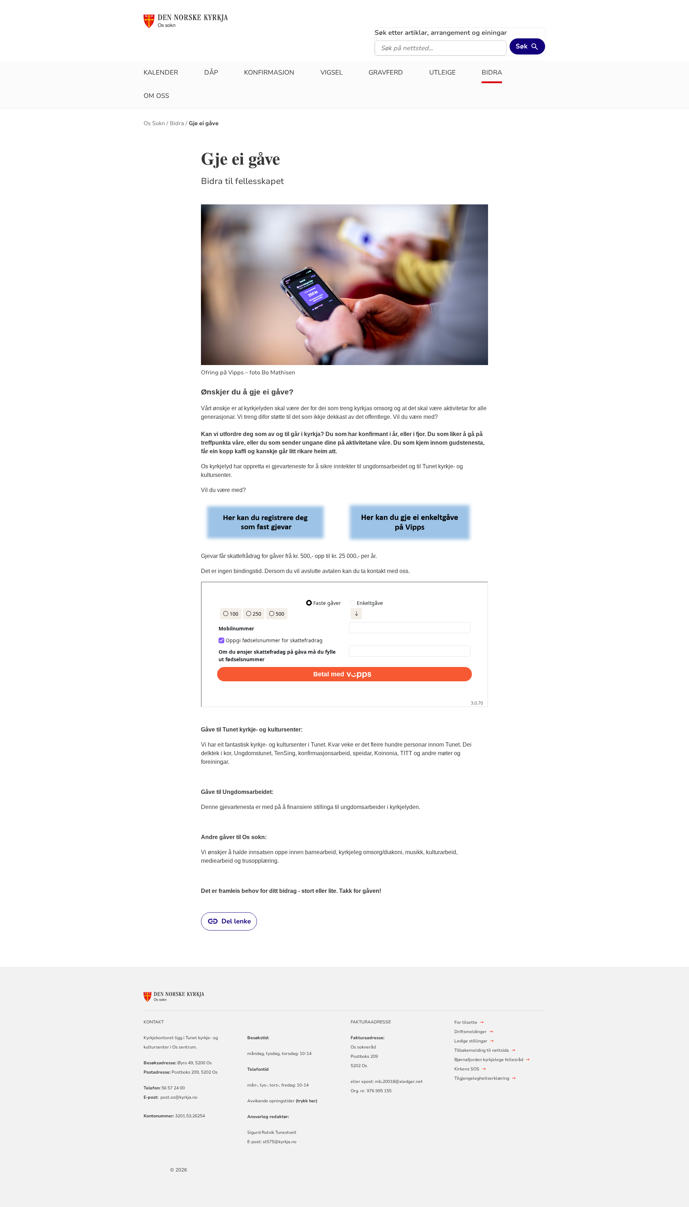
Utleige (442, 72)
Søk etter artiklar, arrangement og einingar (441, 32)
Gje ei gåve (204, 123)
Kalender (161, 72)
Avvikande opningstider (282, 1101)
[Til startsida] (198, 20)
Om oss (156, 95)
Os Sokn (154, 123)
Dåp (211, 72)
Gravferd (386, 72)
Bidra (492, 72)
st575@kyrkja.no (279, 1142)
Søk (522, 46)
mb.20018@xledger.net (398, 1081)
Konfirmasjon (269, 72)
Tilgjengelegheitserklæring (481, 1078)
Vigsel (331, 72)
